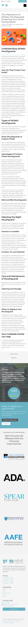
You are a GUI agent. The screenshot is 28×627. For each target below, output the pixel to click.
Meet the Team (6, 593)
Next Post (14, 357)
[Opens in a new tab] (14, 456)
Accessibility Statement (8, 622)
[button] (22, 1)
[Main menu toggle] (25, 5)
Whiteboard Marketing (8, 621)
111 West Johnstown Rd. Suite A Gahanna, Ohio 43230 (10, 605)
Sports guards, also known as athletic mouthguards (13, 54)
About (4, 589)
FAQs (4, 591)
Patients (5, 594)
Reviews (5, 596)
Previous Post (14, 354)
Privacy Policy (17, 621)
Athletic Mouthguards (7, 24)
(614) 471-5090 (6, 1)
